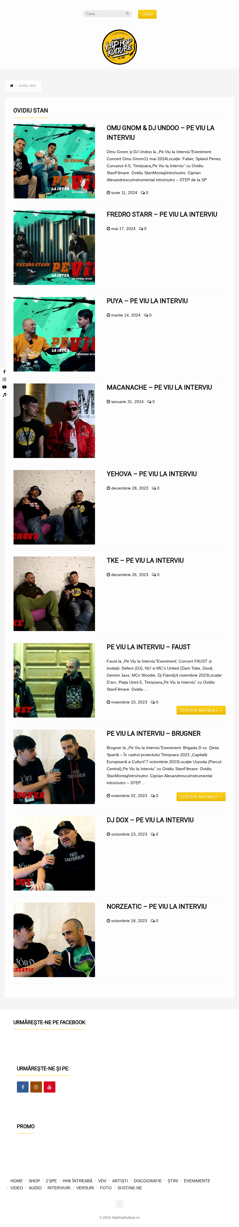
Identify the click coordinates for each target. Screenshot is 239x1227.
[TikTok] (4, 394)
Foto (106, 1187)
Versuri (85, 1187)
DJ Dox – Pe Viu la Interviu (150, 820)
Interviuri (59, 1187)
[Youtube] (4, 387)
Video (16, 1187)
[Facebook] (4, 372)
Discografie (148, 1180)
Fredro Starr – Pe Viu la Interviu (162, 214)
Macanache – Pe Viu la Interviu (159, 387)
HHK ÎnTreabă (77, 1180)
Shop (34, 1180)
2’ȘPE (51, 1180)
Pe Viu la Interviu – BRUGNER (154, 733)
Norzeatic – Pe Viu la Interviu (157, 906)
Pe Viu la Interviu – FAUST (149, 647)
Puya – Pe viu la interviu (147, 301)
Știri (173, 1180)
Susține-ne (129, 1187)
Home (16, 1180)
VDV (102, 1180)
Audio (35, 1187)
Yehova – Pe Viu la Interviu (152, 474)
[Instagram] (4, 379)
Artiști (120, 1180)
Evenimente (197, 1180)
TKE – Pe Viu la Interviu (145, 560)
